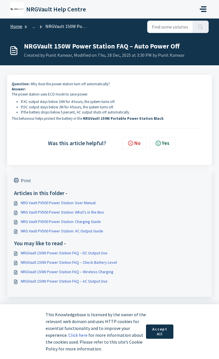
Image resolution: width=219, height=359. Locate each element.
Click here (78, 335)
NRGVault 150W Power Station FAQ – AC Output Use (64, 281)
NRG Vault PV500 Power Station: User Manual (58, 202)
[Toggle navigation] (203, 9)
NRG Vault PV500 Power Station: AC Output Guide (62, 231)
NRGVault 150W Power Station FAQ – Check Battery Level (69, 262)
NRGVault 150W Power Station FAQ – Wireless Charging (67, 271)
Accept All (159, 331)
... (34, 26)
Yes (165, 143)
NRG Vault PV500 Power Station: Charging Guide (61, 221)
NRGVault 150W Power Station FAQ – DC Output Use (64, 252)
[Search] (200, 27)
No (137, 143)
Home (16, 26)
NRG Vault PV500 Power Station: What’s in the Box (62, 212)
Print (26, 180)
